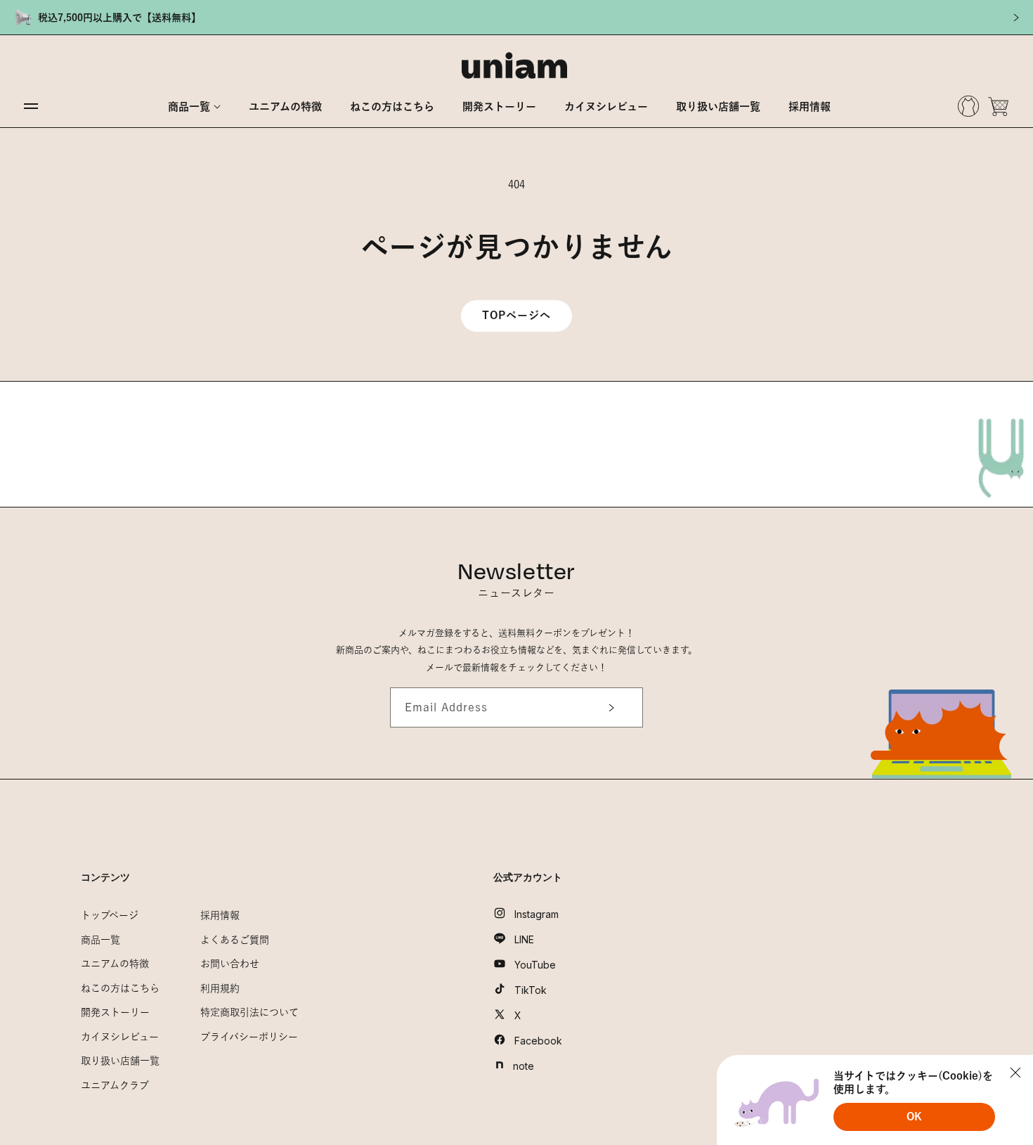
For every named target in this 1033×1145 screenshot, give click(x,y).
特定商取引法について (249, 1012)
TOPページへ (516, 315)
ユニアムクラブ (115, 1085)
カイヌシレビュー (120, 1037)
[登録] (606, 707)
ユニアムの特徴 (115, 964)
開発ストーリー (115, 1012)
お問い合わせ (229, 964)
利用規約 (220, 988)
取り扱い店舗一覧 (120, 1061)
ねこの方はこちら (120, 988)
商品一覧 (100, 940)
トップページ (109, 915)
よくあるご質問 (234, 940)
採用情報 (220, 915)
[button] (194, 107)
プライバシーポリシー (249, 1037)
